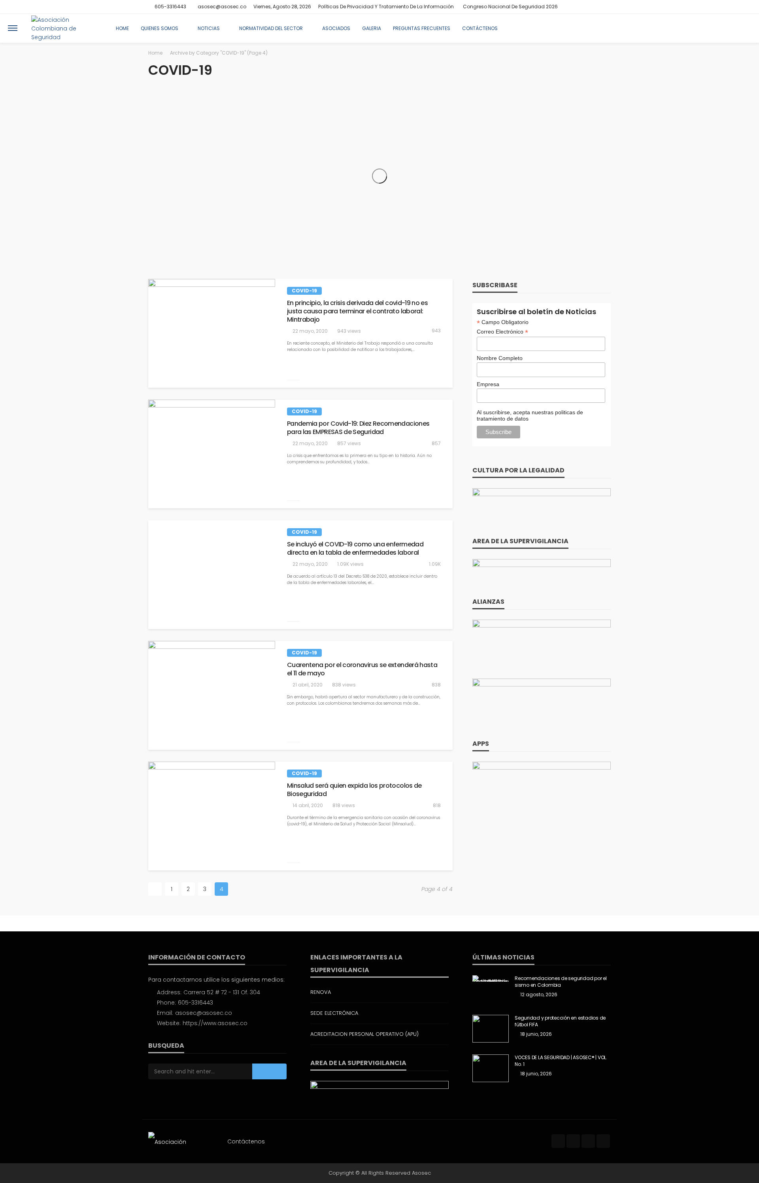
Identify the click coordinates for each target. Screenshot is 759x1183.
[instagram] (595, 6)
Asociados (336, 28)
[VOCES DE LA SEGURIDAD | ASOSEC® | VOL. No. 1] (490, 1068)
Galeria (371, 28)
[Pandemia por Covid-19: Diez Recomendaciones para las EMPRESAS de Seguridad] (211, 454)
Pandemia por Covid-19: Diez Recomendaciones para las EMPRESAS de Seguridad (358, 428)
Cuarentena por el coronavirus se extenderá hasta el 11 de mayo (362, 669)
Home (122, 28)
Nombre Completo (500, 358)
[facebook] (575, 6)
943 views (349, 331)
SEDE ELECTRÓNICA (334, 1013)
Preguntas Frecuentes (421, 28)
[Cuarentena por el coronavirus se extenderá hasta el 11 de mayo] (211, 695)
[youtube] (605, 6)
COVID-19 (304, 290)
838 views (344, 684)
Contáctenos (480, 28)
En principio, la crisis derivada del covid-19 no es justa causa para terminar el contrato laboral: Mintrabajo (357, 311)
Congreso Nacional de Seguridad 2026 (510, 6)
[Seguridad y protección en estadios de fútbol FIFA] (490, 1029)
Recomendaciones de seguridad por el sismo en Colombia (561, 981)
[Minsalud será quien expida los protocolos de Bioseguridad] (211, 816)
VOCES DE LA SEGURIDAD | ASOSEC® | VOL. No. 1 (561, 1060)
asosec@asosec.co (203, 1013)
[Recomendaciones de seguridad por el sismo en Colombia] (490, 978)
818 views (343, 805)
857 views (349, 443)
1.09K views (350, 564)
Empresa (488, 384)
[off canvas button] (12, 28)
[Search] (744, 28)
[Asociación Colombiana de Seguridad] (64, 28)
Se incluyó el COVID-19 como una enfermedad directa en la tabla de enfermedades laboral (355, 548)
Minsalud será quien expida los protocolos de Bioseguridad (354, 790)
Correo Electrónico (502, 332)
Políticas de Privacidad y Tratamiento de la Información (386, 6)
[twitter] (585, 6)
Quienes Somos (159, 28)
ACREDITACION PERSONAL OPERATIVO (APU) (364, 1034)
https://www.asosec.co (215, 1023)
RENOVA (320, 992)
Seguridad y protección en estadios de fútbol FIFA (560, 1021)
